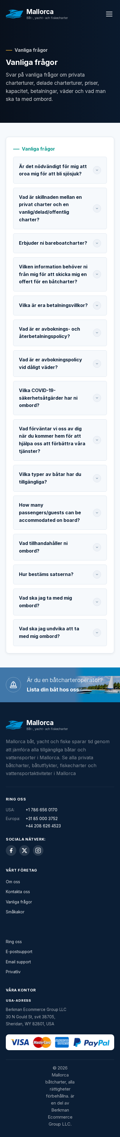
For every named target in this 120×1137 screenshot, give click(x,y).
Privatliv (13, 971)
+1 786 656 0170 (41, 810)
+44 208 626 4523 (43, 826)
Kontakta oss (18, 891)
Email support (18, 962)
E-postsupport (19, 951)
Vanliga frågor (19, 902)
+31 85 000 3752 (42, 818)
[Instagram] (38, 850)
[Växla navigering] (109, 14)
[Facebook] (11, 850)
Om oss (13, 881)
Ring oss (14, 941)
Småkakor (15, 912)
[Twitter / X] (24, 850)
